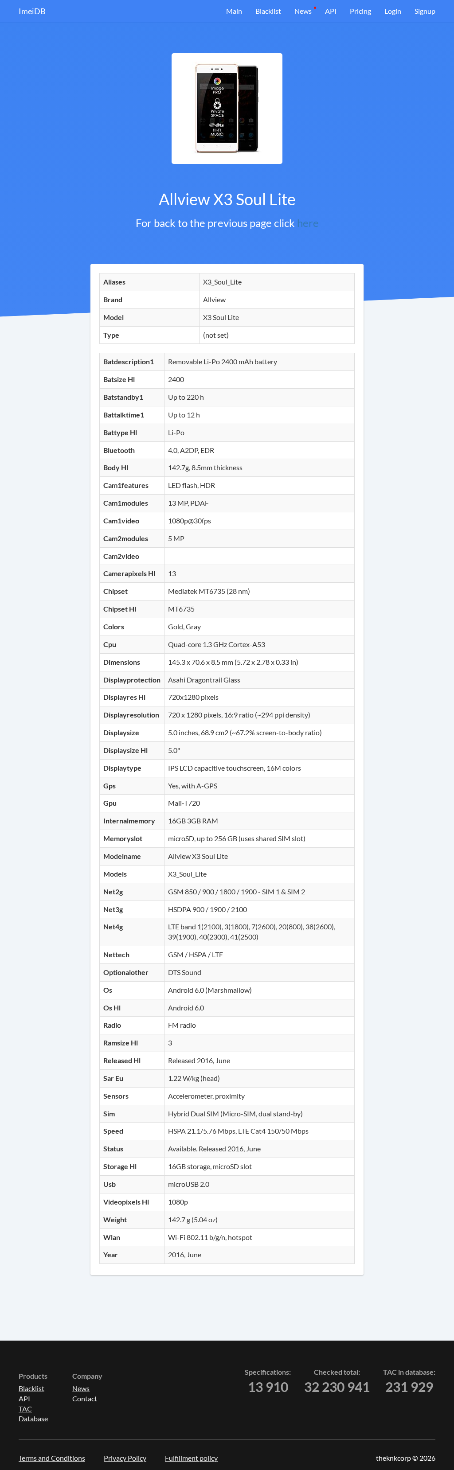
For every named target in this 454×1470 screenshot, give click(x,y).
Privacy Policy (125, 1458)
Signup (425, 11)
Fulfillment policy (191, 1458)
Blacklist (268, 11)
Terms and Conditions (52, 1458)
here (308, 222)
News (303, 11)
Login (392, 11)
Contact (84, 1398)
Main (234, 11)
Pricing (360, 11)
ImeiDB (32, 11)
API (331, 11)
